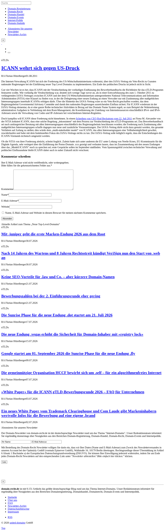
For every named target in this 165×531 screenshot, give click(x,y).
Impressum (13, 511)
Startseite (12, 497)
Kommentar (7, 189)
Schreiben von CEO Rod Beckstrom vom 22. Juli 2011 (104, 118)
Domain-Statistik (16, 23)
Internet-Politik (15, 20)
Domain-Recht (15, 11)
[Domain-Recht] (1, 43)
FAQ (10, 503)
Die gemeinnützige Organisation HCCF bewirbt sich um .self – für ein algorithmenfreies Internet (81, 373)
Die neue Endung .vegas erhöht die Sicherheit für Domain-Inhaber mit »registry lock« (72, 334)
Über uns (12, 500)
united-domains (17, 522)
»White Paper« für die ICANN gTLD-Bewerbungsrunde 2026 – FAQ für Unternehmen (72, 392)
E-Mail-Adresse (10, 200)
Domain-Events (16, 17)
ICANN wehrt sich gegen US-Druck (40, 68)
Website (5, 206)
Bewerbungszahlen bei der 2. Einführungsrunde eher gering (50, 296)
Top (3, 528)
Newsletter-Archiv (17, 506)
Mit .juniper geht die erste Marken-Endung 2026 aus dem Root (53, 234)
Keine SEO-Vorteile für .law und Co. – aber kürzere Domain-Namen (58, 277)
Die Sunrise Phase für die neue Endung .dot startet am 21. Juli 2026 (56, 315)
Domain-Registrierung (19, 8)
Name (5, 194)
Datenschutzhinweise (18, 508)
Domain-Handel (16, 14)
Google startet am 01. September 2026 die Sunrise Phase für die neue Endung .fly (68, 353)
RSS (10, 517)
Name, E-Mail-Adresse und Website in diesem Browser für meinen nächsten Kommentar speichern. (55, 212)
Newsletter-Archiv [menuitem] (17, 34)
